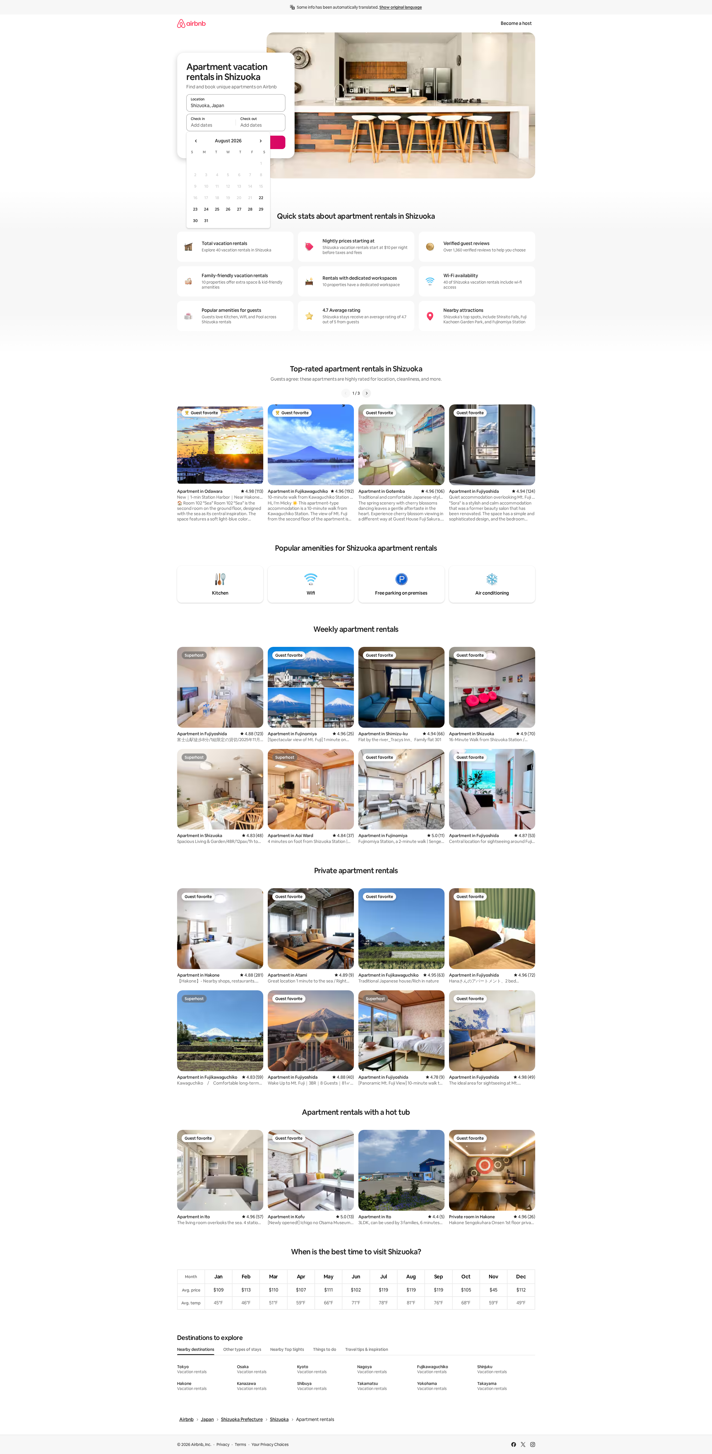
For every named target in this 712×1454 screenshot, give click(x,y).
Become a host (516, 23)
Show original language (400, 7)
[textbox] (211, 125)
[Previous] (345, 393)
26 (228, 209)
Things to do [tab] (324, 1349)
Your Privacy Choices (270, 1444)
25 (217, 209)
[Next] (366, 393)
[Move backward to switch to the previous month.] (196, 141)
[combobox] (236, 105)
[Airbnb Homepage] (191, 23)
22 (261, 197)
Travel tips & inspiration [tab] (366, 1349)
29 (261, 209)
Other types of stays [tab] (242, 1349)
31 (206, 220)
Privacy (223, 1444)
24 (206, 209)
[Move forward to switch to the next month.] (260, 141)
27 (239, 209)
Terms (240, 1444)
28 (250, 209)
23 (195, 209)
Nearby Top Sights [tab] (287, 1349)
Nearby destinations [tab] (195, 1349)
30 (195, 220)
